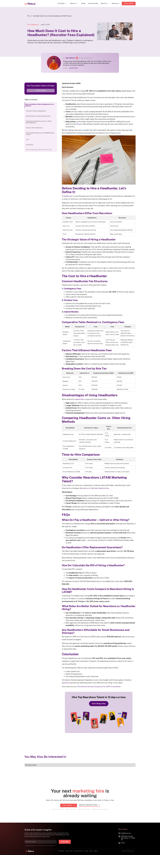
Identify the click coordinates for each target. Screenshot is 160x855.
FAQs (27, 139)
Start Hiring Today (98, 704)
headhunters (80, 399)
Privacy (95, 851)
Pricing (83, 3)
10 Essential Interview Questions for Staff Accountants (99, 687)
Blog (28, 16)
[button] (62, 3)
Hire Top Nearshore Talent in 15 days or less (39, 149)
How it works (68, 851)
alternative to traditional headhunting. (94, 488)
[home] (31, 3)
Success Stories (93, 3)
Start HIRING (128, 3)
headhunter (67, 196)
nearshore (66, 683)
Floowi (79, 124)
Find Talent (61, 851)
